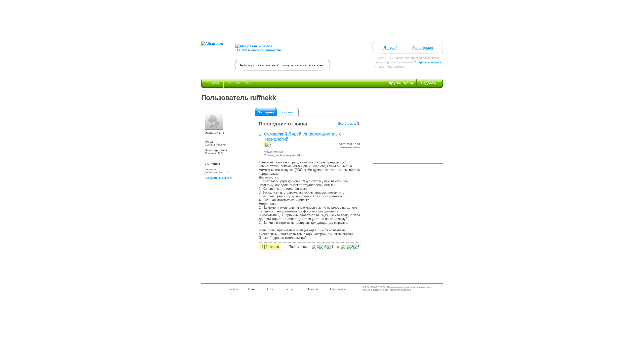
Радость (428, 83)
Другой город (401, 83)
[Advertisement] (322, 19)
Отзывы (288, 112)
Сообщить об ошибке (218, 177)
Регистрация (422, 48)
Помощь (312, 289)
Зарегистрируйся (429, 62)
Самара (269, 155)
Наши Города (337, 289)
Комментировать (349, 147)
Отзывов (210, 169)
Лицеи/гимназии (274, 151)
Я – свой (390, 48)
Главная (232, 289)
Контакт (290, 289)
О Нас (270, 289)
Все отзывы (347, 123)
